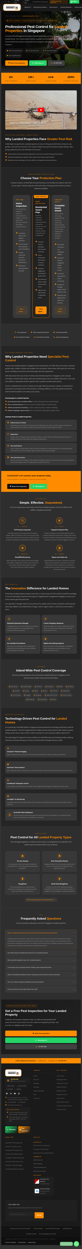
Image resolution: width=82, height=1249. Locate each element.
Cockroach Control (62, 1083)
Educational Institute (39, 1171)
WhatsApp (12, 1129)
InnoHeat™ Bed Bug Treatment (14, 1169)
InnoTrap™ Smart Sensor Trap (14, 1161)
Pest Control (53, 7)
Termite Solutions (65, 7)
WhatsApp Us (73, 1)
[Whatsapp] (76, 1244)
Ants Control (60, 1076)
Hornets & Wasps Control (64, 1106)
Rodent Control (61, 1091)
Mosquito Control (62, 1094)
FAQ (34, 1094)
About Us (27, 7)
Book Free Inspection (17, 63)
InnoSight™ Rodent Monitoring (14, 1158)
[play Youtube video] (41, 110)
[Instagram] (6, 1)
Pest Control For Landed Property (43, 1153)
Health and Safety (38, 1091)
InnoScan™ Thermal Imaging (13, 1165)
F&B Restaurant (38, 1160)
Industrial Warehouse (39, 1167)
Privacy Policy (22, 1242)
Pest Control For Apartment (41, 1145)
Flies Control (60, 1098)
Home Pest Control (15, 16)
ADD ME (39, 1215)
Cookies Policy (32, 1242)
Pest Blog (36, 1083)
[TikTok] (3, 1)
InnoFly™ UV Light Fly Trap (13, 1146)
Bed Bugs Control (62, 1079)
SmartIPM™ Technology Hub (13, 1143)
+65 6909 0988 (57, 63)
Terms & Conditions (10, 1242)
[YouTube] (8, 1)
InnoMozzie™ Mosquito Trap (13, 1150)
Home (7, 16)
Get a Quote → (21, 310)
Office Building (37, 1164)
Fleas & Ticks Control (63, 1102)
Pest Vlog (36, 1087)
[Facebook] (6, 1093)
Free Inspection (25, 1130)
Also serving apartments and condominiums (40, 900)
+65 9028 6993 (62, 1061)
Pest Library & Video (40, 7)
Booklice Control (61, 1087)
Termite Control (61, 1109)
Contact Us (36, 1098)
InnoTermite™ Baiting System (14, 1154)
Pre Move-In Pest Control (40, 1149)
